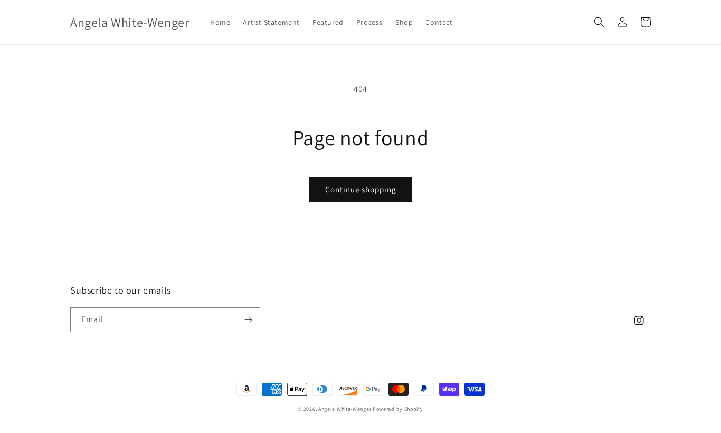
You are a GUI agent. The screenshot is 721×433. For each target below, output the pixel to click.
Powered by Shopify (398, 409)
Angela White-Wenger (344, 409)
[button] (599, 22)
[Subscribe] (248, 319)
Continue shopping (360, 189)
